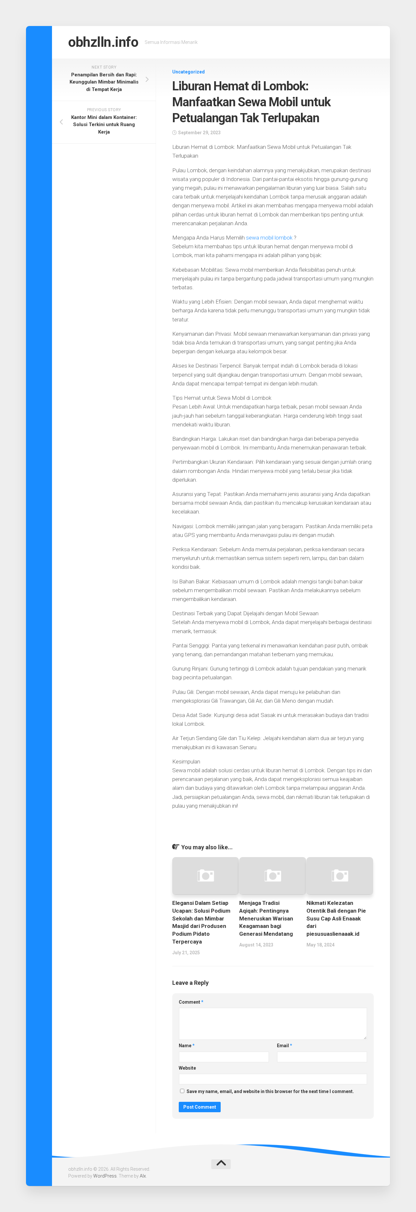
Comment (191, 1002)
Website (187, 1068)
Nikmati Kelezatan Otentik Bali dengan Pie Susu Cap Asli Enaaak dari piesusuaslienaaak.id (336, 918)
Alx (143, 1176)
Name (187, 1045)
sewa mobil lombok (269, 237)
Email (284, 1045)
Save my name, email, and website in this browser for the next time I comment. (270, 1091)
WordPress (105, 1176)
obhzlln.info (103, 42)
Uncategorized (188, 71)
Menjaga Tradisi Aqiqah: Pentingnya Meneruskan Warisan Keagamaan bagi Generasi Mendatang (266, 918)
